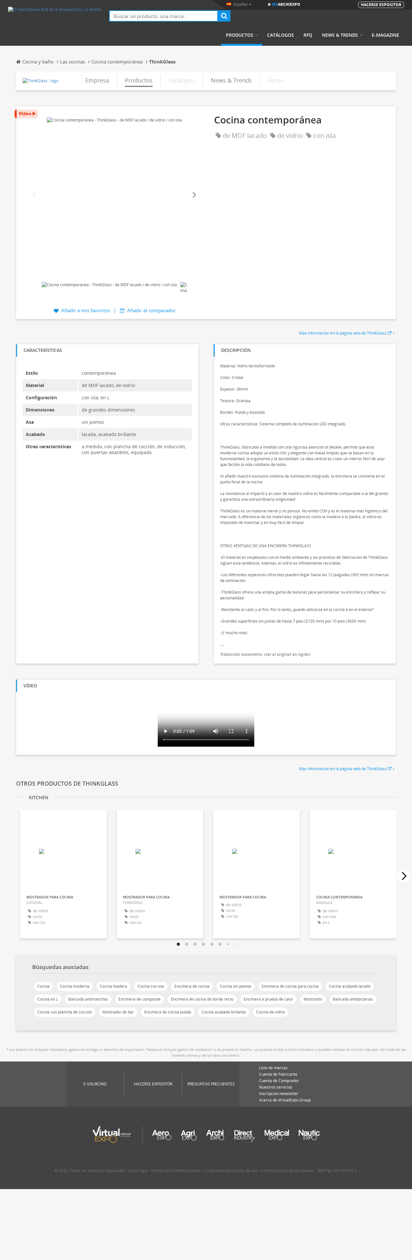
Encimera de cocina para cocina (290, 986)
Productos (239, 35)
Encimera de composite (139, 999)
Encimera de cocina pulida (167, 1012)
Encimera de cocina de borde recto (202, 999)
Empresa (97, 80)
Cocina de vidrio (270, 1012)
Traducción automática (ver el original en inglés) (265, 654)
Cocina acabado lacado (349, 986)
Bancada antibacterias (353, 999)
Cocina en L (47, 999)
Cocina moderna (74, 986)
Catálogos (280, 35)
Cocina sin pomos (235, 986)
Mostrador (313, 999)
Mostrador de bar (118, 1012)
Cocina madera (113, 986)
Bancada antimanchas (88, 999)
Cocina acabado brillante (223, 1012)
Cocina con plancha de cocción (64, 1012)
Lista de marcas (273, 1068)
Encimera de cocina (192, 986)
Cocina (43, 986)
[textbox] (163, 16)
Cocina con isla (150, 986)
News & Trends (340, 35)
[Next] (194, 195)
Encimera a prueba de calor (268, 999)
